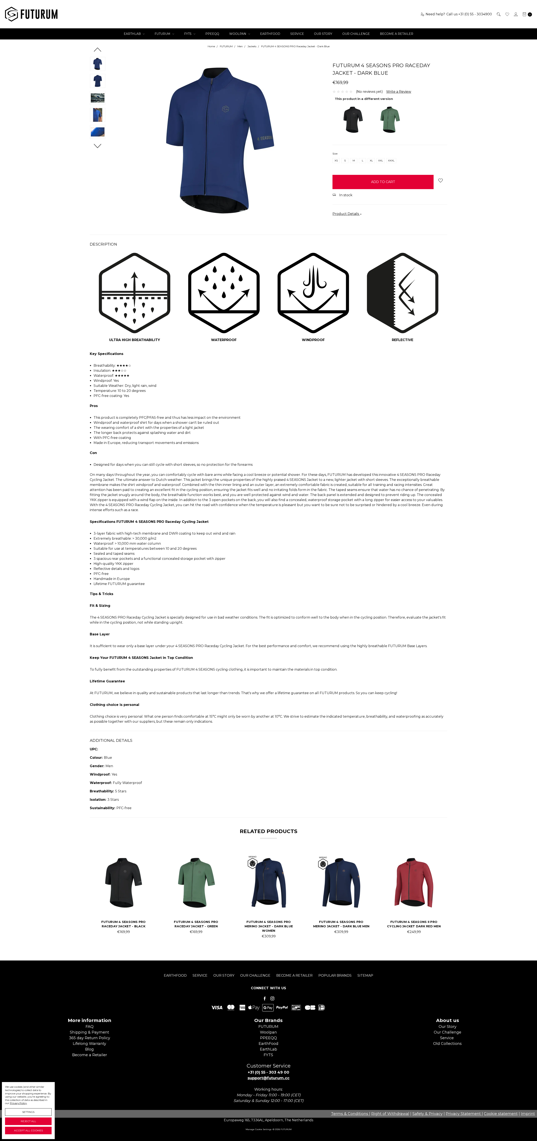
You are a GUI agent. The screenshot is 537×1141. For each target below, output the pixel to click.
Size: (335, 153)
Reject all (28, 1121)
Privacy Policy (18, 1103)
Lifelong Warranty (89, 1043)
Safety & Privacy (427, 1113)
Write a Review (398, 92)
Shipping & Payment (89, 1032)
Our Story (323, 34)
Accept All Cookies (28, 1130)
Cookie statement (501, 1113)
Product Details (346, 214)
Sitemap (365, 975)
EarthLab (133, 34)
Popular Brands (335, 975)
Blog (89, 1049)
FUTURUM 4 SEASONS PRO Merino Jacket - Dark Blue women (269, 926)
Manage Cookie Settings (258, 1129)
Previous (97, 49)
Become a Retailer (396, 34)
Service (297, 34)
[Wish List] (507, 14)
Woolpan (238, 34)
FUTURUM (163, 34)
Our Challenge (356, 34)
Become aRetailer (89, 1055)
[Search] (498, 14)
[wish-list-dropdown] (440, 180)
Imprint (528, 1113)
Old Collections (447, 1043)
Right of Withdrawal (390, 1113)
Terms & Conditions (350, 1113)
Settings (28, 1112)
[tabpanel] (123, 896)
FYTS (188, 34)
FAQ (90, 1026)
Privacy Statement (464, 1113)
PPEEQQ (212, 34)
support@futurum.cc (268, 1078)
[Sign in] (515, 14)
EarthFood (270, 34)
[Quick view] (145, 861)
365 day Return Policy (89, 1038)
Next (97, 146)
